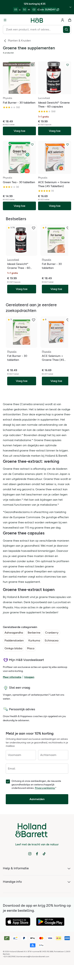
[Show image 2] (19, 91)
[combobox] (33, 29)
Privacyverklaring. (45, 788)
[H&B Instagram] (30, 854)
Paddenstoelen (14, 640)
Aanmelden (37, 799)
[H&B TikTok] (44, 854)
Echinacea (51, 640)
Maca (30, 648)
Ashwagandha (13, 632)
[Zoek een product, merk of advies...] (67, 29)
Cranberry (52, 632)
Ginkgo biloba (13, 648)
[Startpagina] (37, 20)
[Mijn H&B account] (62, 20)
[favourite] (33, 228)
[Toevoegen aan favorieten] (32, 65)
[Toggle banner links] (70, 7)
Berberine (34, 632)
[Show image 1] (17, 91)
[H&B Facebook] (37, 854)
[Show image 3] (22, 91)
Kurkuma (34, 640)
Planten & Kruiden (19, 40)
